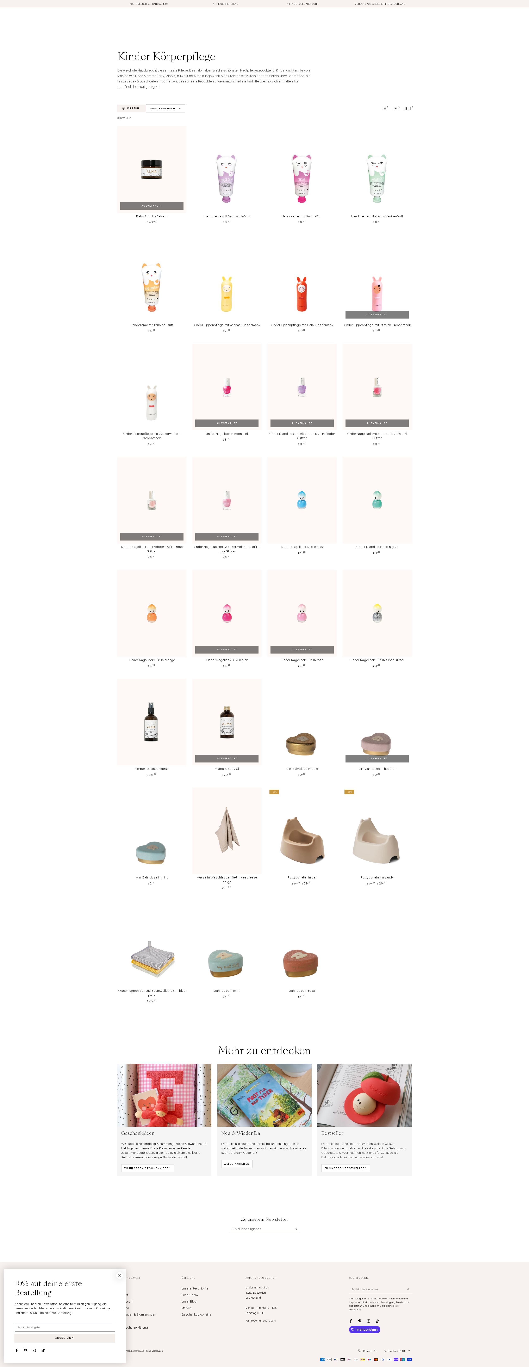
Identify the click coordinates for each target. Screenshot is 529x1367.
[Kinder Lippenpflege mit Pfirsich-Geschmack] (377, 278)
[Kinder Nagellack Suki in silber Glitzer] (377, 613)
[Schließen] (119, 1275)
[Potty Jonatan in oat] (302, 831)
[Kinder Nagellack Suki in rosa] (302, 613)
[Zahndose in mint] (227, 944)
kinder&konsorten (133, 1350)
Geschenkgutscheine (196, 1314)
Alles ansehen (236, 1164)
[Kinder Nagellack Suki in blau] (302, 500)
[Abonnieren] (297, 1228)
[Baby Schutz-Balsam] (152, 169)
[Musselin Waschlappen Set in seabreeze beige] (227, 831)
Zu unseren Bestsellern (345, 1168)
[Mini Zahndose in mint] (152, 831)
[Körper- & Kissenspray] (152, 722)
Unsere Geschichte (194, 1288)
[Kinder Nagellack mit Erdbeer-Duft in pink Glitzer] (377, 387)
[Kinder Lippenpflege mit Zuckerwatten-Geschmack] (152, 387)
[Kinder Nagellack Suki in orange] (152, 613)
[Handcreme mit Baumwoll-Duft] (227, 169)
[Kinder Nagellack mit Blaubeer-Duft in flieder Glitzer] (302, 387)
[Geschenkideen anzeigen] (164, 1095)
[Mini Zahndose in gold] (302, 722)
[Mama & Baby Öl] (227, 722)
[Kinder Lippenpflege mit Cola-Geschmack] (302, 278)
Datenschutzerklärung (132, 1327)
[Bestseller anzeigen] (364, 1095)
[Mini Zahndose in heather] (377, 722)
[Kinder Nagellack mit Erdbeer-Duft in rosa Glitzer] (152, 500)
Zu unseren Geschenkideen (147, 1168)
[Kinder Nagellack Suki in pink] (227, 613)
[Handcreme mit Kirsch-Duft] (302, 169)
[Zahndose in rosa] (302, 944)
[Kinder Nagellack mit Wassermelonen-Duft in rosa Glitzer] (227, 500)
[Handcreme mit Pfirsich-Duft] (152, 278)
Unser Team (189, 1295)
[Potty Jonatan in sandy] (377, 831)
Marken (186, 1308)
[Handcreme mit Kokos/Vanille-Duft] (377, 169)
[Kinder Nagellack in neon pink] (227, 387)
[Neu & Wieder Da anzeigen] (264, 1095)
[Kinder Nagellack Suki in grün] (377, 500)
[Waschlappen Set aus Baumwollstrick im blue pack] (152, 944)
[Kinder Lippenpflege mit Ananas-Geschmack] (227, 278)
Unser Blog (189, 1301)
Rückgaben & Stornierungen (136, 1314)
